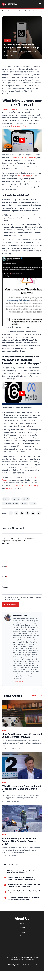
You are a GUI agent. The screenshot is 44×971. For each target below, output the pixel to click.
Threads (24, 503)
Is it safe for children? (10, 503)
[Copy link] (38, 513)
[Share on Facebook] (11, 513)
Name (4, 567)
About (22, 923)
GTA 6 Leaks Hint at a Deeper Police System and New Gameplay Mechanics (23, 898)
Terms (22, 936)
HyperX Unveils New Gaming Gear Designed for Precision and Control (24, 892)
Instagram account (25, 176)
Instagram (37, 485)
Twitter (29, 485)
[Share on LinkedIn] (22, 513)
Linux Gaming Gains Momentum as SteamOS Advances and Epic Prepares (21, 878)
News (4, 730)
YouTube (8, 488)
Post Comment (10, 605)
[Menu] (40, 4)
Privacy (22, 932)
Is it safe (26, 499)
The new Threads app (10, 109)
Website (5, 587)
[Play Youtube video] (22, 140)
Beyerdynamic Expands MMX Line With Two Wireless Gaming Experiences (24, 885)
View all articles (18, 682)
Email (4, 577)
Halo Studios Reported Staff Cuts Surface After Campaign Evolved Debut (19, 841)
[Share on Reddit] (33, 513)
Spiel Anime (21, 485)
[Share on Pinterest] (27, 513)
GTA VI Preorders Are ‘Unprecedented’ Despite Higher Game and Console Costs (22, 789)
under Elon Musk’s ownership (24, 157)
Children (6, 499)
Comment (6, 543)
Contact (22, 928)
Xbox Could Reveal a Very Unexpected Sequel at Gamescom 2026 (22, 735)
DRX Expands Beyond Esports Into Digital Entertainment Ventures (22, 872)
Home (3, 11)
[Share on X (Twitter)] (16, 513)
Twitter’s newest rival (19, 126)
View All (36, 696)
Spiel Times (17, 965)
